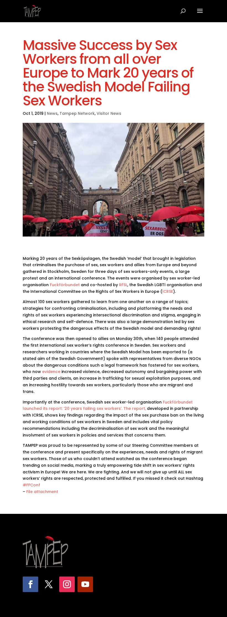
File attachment (42, 491)
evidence (51, 371)
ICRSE (167, 291)
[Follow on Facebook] (30, 584)
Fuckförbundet (65, 285)
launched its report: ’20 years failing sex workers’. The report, (84, 408)
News (52, 113)
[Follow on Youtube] (85, 584)
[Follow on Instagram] (67, 584)
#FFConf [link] (31, 485)
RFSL (123, 285)
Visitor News (109, 113)
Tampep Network (77, 113)
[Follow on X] (48, 584)
